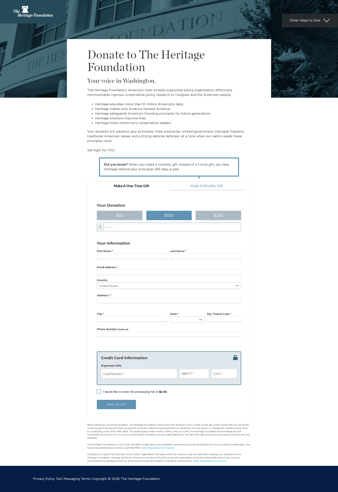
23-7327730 (133, 447)
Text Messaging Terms (73, 479)
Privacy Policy (44, 479)
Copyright (99, 479)
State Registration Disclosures (157, 447)
